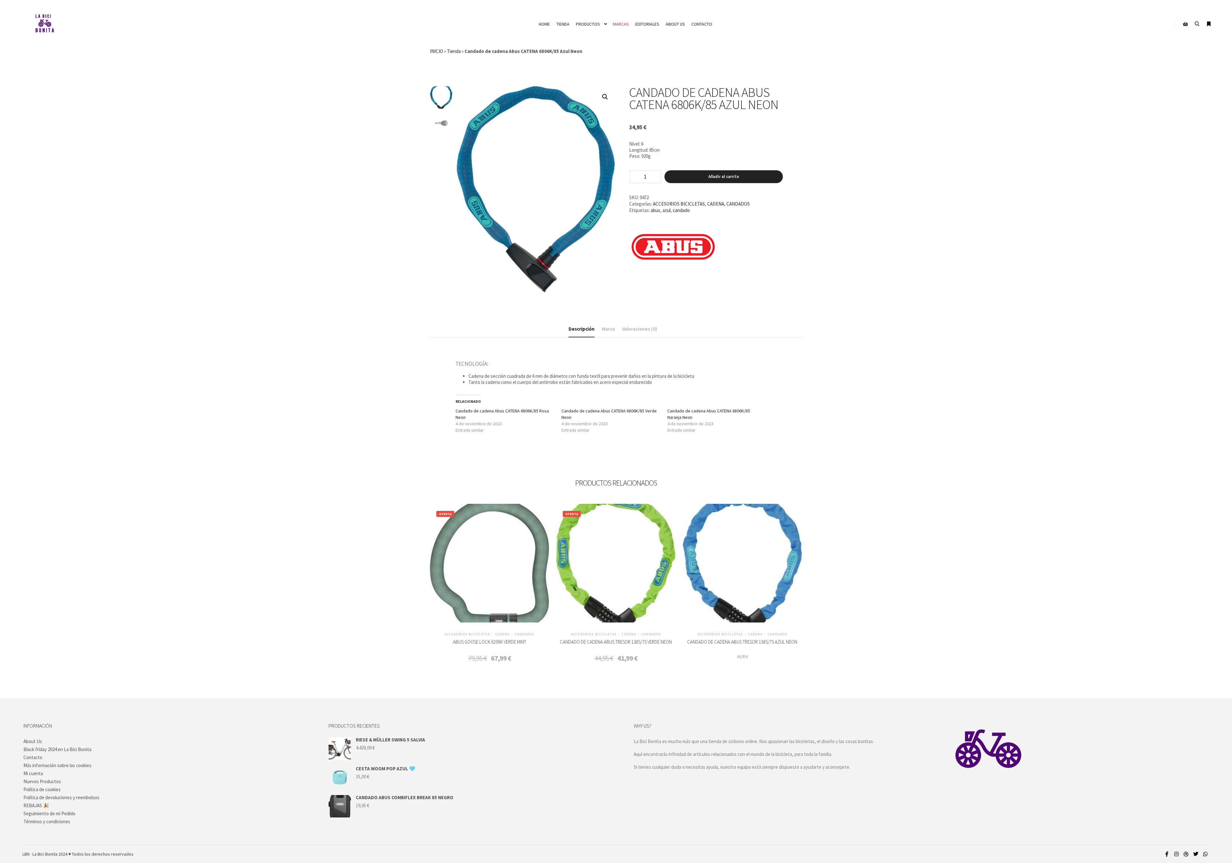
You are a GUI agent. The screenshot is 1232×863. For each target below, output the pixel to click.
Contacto (32, 757)
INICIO (436, 51)
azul (667, 210)
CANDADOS (738, 204)
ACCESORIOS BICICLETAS (679, 204)
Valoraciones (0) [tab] (639, 329)
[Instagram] (1176, 854)
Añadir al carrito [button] (489, 567)
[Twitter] (1196, 854)
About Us (32, 741)
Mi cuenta (33, 773)
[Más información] (1208, 24)
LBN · (26, 854)
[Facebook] (1167, 854)
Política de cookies (42, 789)
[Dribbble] (1186, 854)
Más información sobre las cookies (57, 765)
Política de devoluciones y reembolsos (61, 797)
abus (655, 210)
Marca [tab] (608, 329)
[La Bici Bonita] (44, 24)
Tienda (454, 51)
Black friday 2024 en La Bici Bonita (57, 749)
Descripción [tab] (582, 329)
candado (681, 210)
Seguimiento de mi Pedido (49, 813)
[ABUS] (673, 248)
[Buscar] (1197, 24)
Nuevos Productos (42, 781)
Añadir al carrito (723, 176)
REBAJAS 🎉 (36, 805)
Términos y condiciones (46, 821)
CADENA (715, 204)
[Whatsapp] (1205, 854)
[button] (605, 97)
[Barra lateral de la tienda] (1185, 24)
